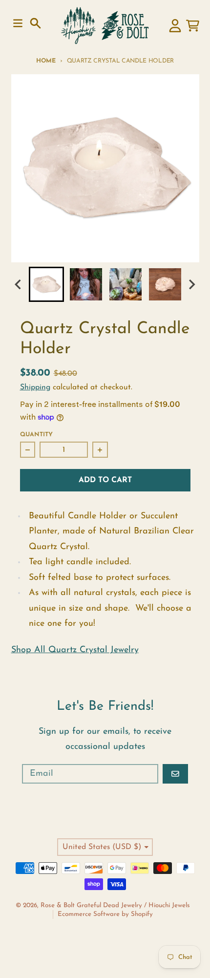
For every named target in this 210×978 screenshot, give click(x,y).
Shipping (35, 387)
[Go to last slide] (19, 285)
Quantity (36, 435)
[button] (46, 284)
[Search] (35, 23)
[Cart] (192, 25)
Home (46, 61)
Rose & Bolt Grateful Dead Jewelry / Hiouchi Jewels (115, 905)
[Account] (175, 25)
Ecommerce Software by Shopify (105, 914)
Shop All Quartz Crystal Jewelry (75, 650)
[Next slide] (191, 285)
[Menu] (17, 23)
